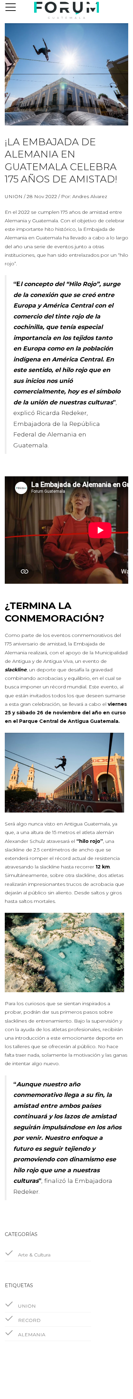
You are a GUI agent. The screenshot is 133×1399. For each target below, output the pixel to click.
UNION (26, 1306)
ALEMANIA (31, 1334)
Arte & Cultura (33, 1255)
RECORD (29, 1320)
